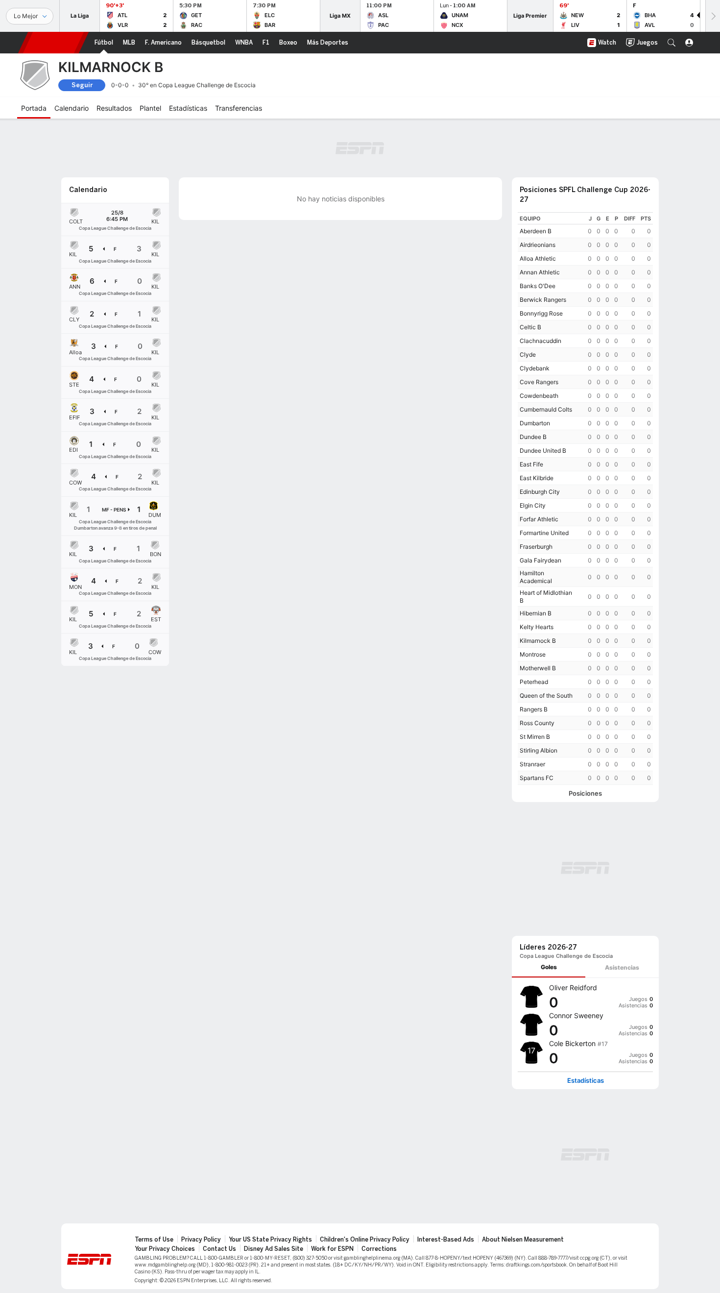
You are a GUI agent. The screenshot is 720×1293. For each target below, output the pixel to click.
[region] (585, 498)
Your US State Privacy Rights (270, 1239)
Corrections (379, 1248)
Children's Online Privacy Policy (364, 1239)
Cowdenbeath (539, 395)
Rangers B (534, 709)
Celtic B (530, 327)
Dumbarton (535, 423)
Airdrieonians (537, 244)
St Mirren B (535, 736)
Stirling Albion (538, 750)
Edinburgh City (540, 491)
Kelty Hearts (536, 627)
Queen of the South (546, 695)
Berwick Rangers (543, 299)
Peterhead (534, 681)
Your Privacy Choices (165, 1248)
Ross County (537, 723)
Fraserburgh (536, 546)
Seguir (82, 85)
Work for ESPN (332, 1248)
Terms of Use (154, 1239)
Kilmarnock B (538, 640)
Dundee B (533, 436)
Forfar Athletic (539, 519)
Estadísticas (585, 1080)
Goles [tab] (549, 967)
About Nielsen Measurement (523, 1239)
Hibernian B (536, 613)
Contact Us (219, 1248)
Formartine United (544, 533)
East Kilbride (536, 478)
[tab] (548, 967)
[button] (671, 43)
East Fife (531, 464)
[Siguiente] (712, 16)
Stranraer (532, 764)
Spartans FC (536, 777)
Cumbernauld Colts (546, 409)
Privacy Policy (201, 1239)
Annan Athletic (540, 272)
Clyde (528, 354)
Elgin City (533, 505)
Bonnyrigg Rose (541, 313)
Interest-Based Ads (445, 1239)
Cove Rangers (539, 382)
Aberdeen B (536, 231)
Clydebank (535, 368)
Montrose (533, 654)
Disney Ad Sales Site (273, 1248)
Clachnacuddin (540, 340)
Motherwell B (538, 668)
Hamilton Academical (536, 577)
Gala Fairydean (540, 560)
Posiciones (585, 793)
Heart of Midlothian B (546, 596)
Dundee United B (543, 450)
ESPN (53, 42)
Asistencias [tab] (622, 967)
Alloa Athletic (538, 258)
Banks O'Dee (537, 286)
